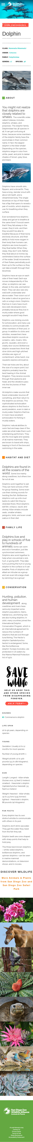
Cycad (16, 984)
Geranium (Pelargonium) (16, 910)
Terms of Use (16, 1133)
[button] (16, 88)
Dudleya (16, 1083)
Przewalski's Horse (16, 935)
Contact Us (16, 1129)
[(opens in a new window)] (16, 684)
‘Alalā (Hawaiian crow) (16, 960)
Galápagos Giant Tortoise (16, 1009)
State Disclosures (16, 1135)
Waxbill (16, 1059)
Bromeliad (16, 1034)
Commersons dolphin (14, 717)
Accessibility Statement (16, 1137)
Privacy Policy (16, 1131)
